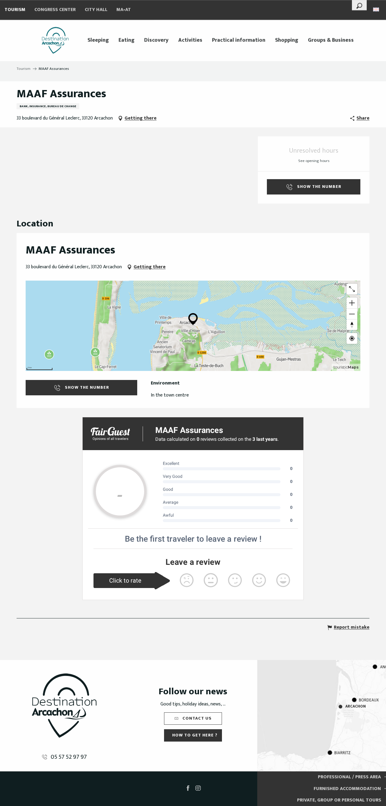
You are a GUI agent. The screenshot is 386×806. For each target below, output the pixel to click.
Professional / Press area (349, 777)
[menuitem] (55, 40)
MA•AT (123, 10)
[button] (359, 5)
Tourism (15, 10)
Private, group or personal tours (339, 800)
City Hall (96, 10)
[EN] (376, 9)
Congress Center (55, 10)
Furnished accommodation (347, 789)
